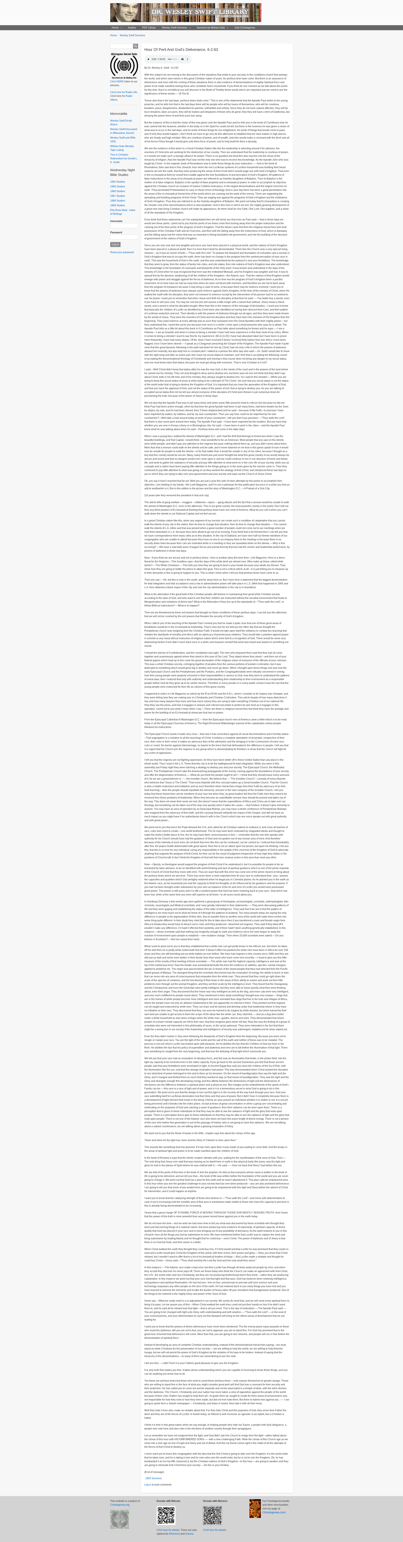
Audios (132, 27)
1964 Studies (117, 181)
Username (116, 221)
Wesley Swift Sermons (174, 27)
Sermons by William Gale (211, 27)
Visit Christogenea (244, 27)
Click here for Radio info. (124, 92)
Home (115, 27)
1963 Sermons (153, 1478)
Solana (189, 1533)
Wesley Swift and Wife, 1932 (123, 139)
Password (116, 232)
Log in (147, 1484)
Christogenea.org (120, 1504)
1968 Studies (117, 200)
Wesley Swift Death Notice (121, 122)
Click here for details (168, 1530)
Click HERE (117, 81)
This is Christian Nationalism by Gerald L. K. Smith (124, 158)
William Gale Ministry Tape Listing (122, 148)
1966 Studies (117, 191)
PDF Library (149, 27)
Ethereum (174, 1533)
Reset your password (122, 252)
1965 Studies (117, 186)
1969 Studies (117, 205)
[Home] (187, 12)
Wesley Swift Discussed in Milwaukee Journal (123, 131)
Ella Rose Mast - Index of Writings (122, 212)
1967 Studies (117, 196)
